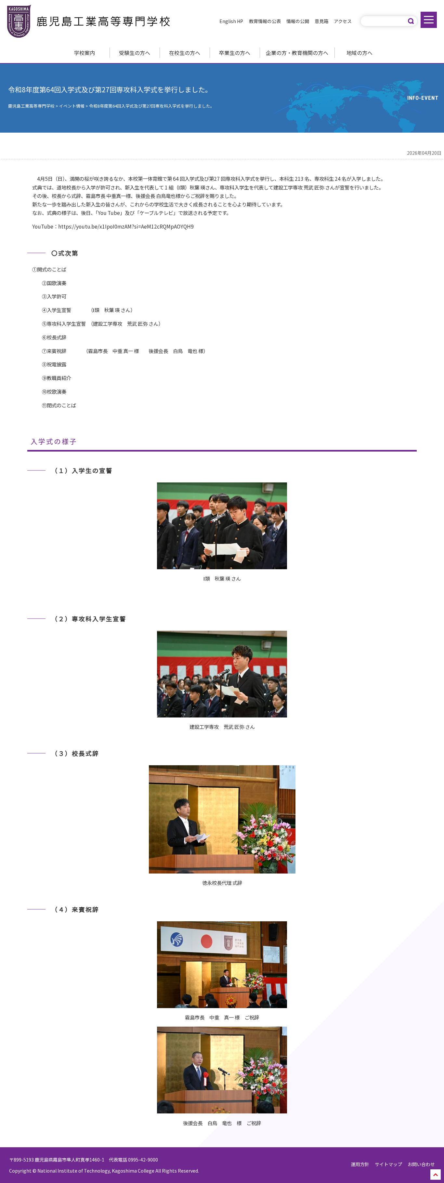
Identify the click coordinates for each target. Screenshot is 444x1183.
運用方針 (360, 1164)
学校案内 (84, 53)
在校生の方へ (184, 53)
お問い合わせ (421, 1164)
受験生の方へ (134, 53)
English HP (231, 21)
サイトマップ (388, 1164)
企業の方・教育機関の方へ (297, 53)
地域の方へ (359, 53)
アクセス (343, 21)
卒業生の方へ (234, 53)
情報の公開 (297, 21)
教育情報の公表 (265, 21)
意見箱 (321, 21)
